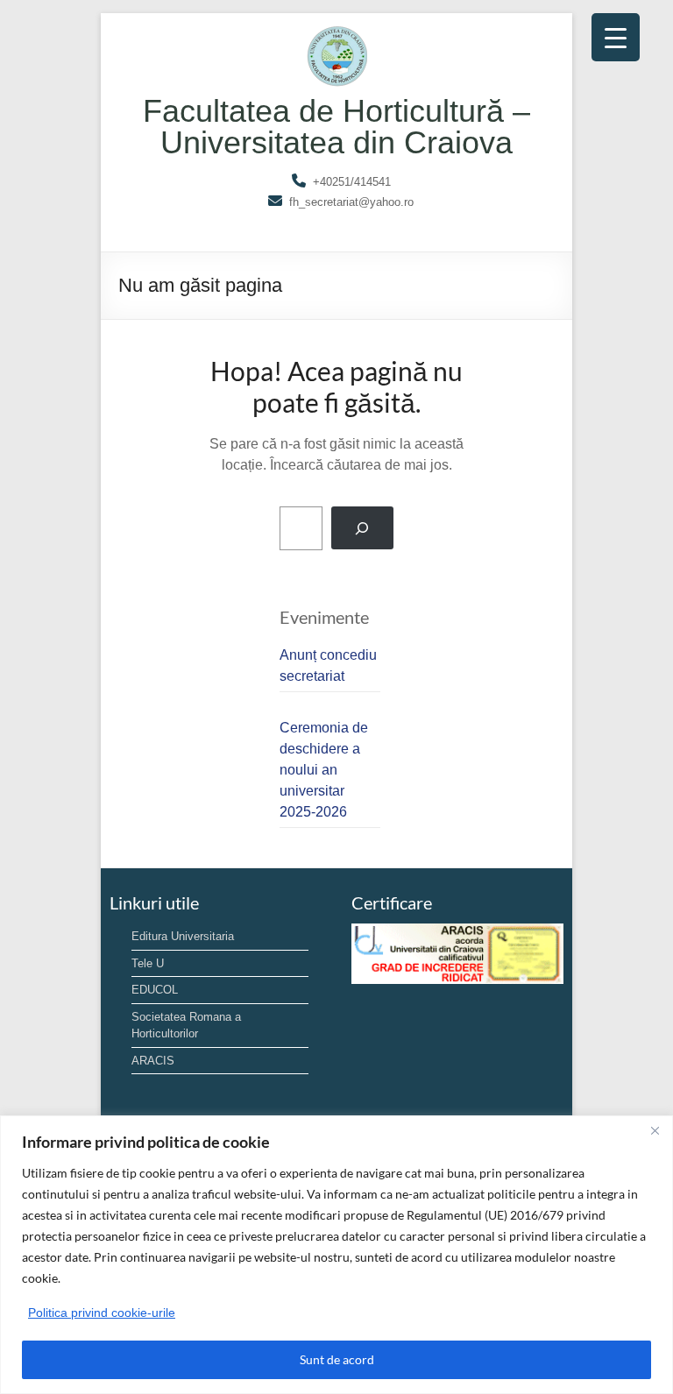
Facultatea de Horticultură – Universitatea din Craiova (336, 126)
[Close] (654, 1130)
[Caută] (362, 527)
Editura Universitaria (182, 936)
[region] (336, 1254)
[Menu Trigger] (616, 37)
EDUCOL (154, 989)
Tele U (147, 963)
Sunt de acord (337, 1359)
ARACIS (152, 1060)
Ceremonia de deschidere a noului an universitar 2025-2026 (324, 769)
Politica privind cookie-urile (101, 1313)
